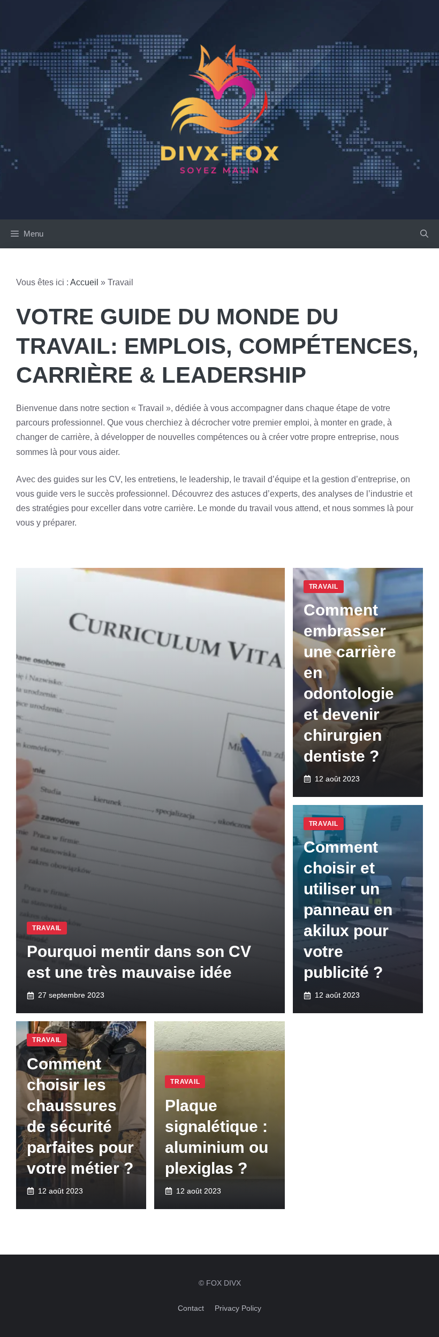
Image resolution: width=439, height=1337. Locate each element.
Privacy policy (238, 1308)
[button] (424, 233)
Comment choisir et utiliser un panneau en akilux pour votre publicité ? (348, 909)
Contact (191, 1308)
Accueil (84, 282)
